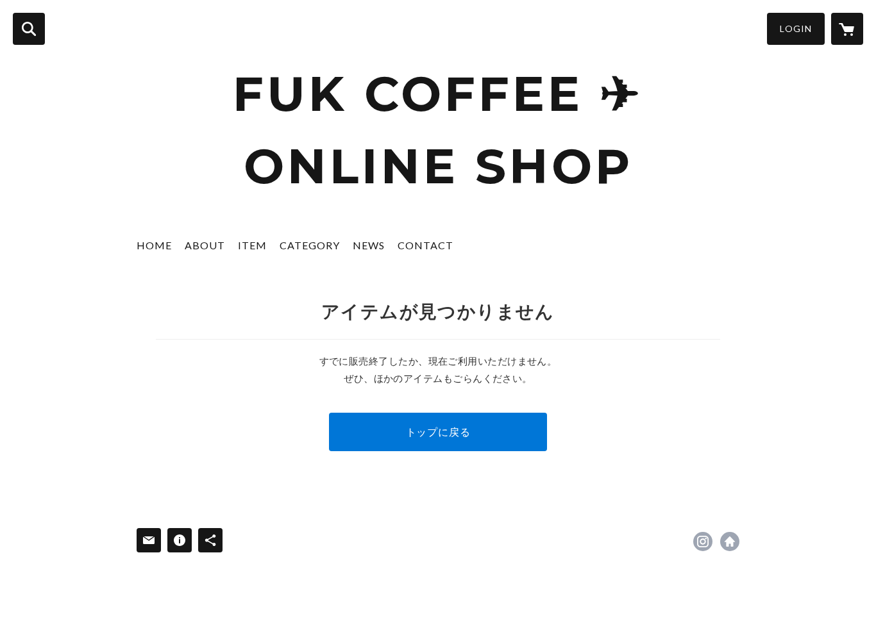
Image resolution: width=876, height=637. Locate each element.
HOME (154, 245)
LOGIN (796, 28)
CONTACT (425, 245)
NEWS (369, 245)
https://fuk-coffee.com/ (729, 541)
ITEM (252, 245)
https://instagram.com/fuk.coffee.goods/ (702, 541)
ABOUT (205, 245)
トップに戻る (438, 432)
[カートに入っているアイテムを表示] (847, 29)
